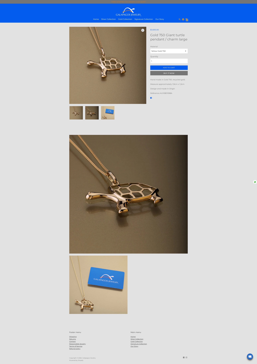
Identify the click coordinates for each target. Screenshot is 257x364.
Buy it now (169, 73)
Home (96, 19)
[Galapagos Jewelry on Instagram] (186, 357)
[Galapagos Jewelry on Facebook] (184, 357)
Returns (72, 339)
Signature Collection (144, 19)
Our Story (159, 19)
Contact (72, 341)
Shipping (73, 337)
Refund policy (74, 349)
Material (154, 47)
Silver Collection (108, 19)
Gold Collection (125, 19)
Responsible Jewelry (77, 344)
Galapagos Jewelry (89, 358)
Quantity (154, 57)
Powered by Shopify (76, 360)
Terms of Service (75, 346)
